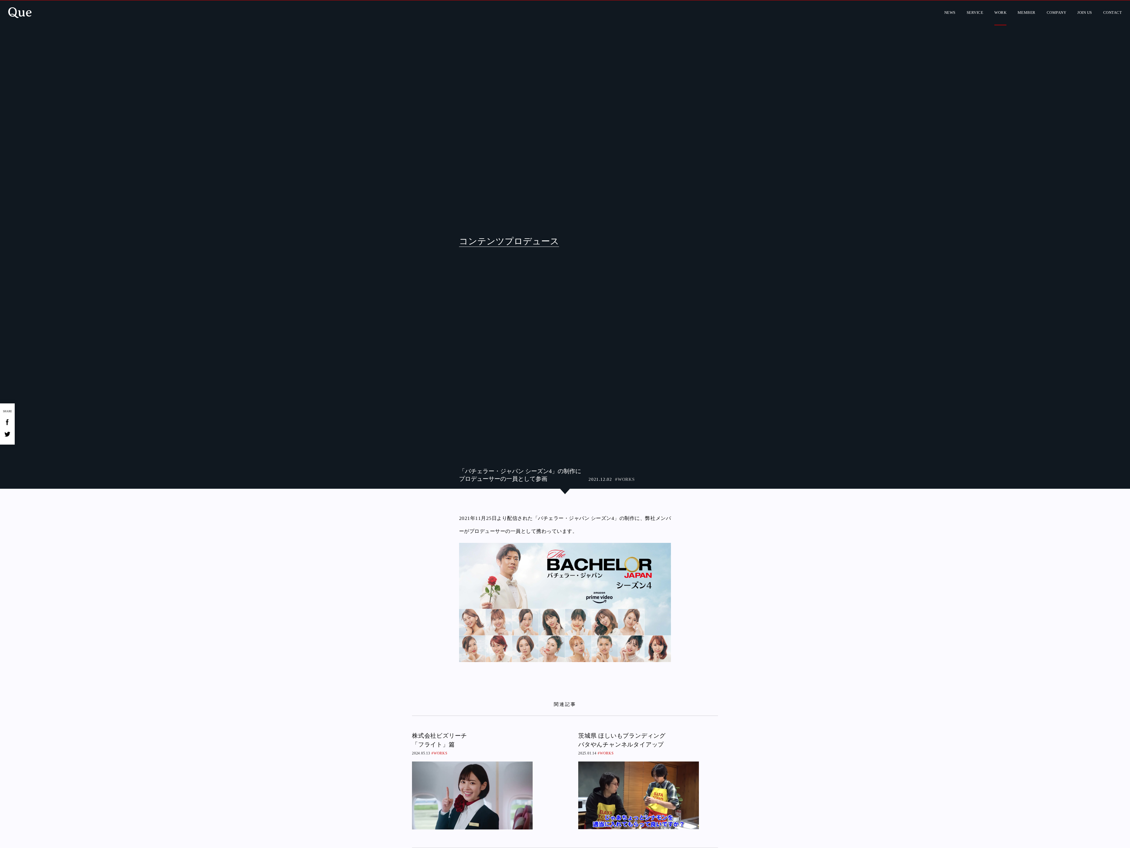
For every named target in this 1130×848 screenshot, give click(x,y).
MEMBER (1027, 12)
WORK (1000, 12)
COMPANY (1056, 12)
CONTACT (1112, 12)
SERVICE (975, 12)
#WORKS (625, 479)
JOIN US (1084, 12)
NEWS (949, 12)
